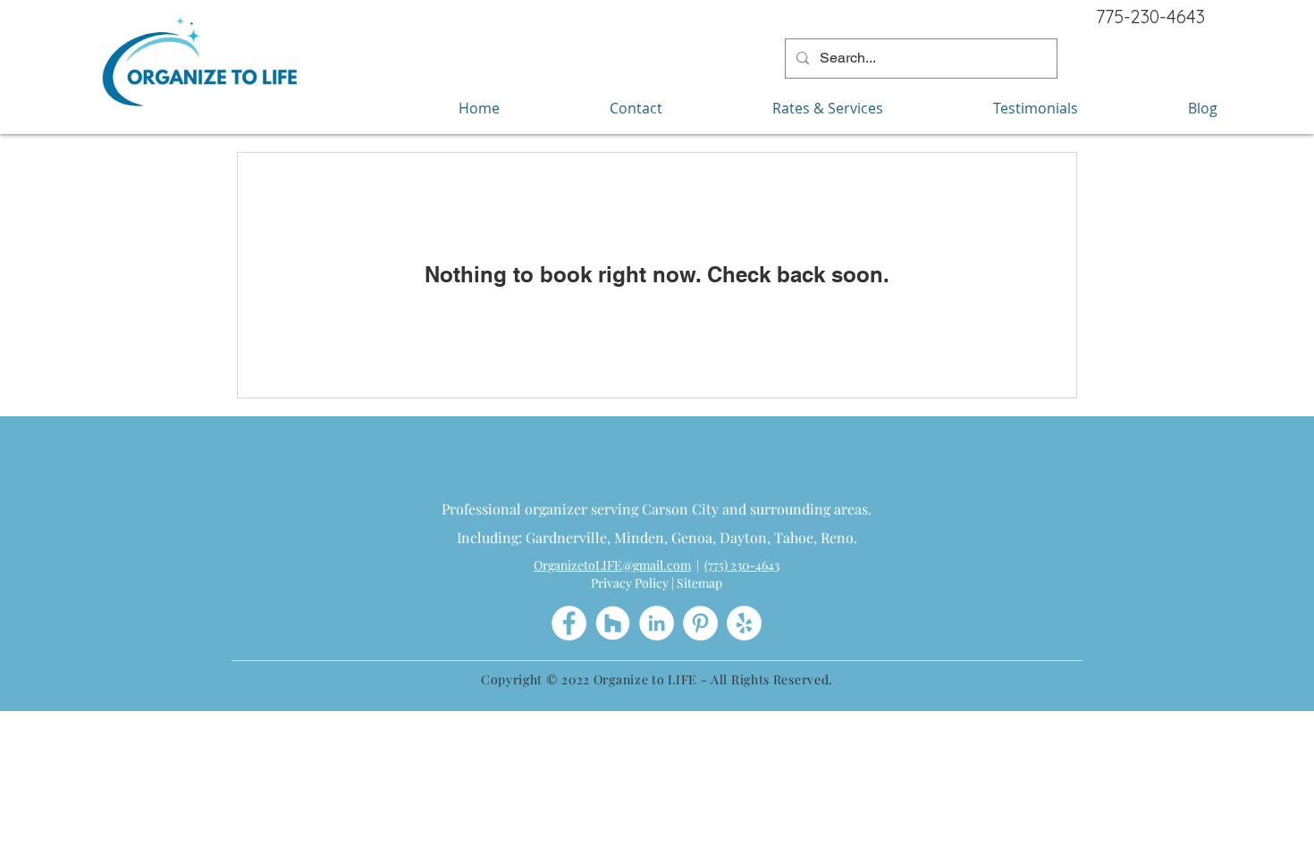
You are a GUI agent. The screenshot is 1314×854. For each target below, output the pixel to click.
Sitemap (699, 582)
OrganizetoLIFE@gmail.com (612, 565)
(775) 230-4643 (741, 565)
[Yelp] (744, 623)
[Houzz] (612, 623)
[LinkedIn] (656, 623)
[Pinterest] (700, 623)
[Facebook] (569, 623)
